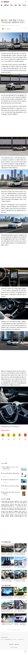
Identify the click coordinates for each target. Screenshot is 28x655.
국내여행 (4, 470)
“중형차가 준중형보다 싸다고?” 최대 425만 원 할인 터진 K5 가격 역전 (7, 580)
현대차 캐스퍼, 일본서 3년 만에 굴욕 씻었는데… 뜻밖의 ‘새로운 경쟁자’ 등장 (7, 610)
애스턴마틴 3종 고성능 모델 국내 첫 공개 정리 (7, 567)
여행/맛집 (6, 5)
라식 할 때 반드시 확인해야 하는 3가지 (10, 479)
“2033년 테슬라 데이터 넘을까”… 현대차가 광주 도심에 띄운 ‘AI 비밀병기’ (20, 610)
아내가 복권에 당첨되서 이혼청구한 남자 (11, 473)
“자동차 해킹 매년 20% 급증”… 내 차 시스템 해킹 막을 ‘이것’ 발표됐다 (7, 597)
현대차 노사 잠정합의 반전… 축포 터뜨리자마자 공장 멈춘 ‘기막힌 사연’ (20, 553)
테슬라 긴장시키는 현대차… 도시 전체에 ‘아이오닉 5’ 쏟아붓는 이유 (20, 597)
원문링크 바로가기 (5, 430)
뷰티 (11, 5)
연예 (15, 5)
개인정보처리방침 (7, 639)
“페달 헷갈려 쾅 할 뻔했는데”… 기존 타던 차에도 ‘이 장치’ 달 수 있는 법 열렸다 (20, 567)
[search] (25, 2)
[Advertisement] (14, 11)
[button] (25, 652)
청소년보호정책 (13, 639)
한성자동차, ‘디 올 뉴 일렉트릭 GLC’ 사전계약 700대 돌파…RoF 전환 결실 (7, 553)
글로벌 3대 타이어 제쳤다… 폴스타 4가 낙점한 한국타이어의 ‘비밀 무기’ (20, 580)
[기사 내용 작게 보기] (24, 29)
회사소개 (2, 639)
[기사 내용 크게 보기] (26, 29)
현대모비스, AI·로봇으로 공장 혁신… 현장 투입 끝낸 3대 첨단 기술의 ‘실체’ (20, 624)
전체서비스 (16, 644)
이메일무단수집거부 (20, 639)
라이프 (24, 5)
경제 (19, 5)
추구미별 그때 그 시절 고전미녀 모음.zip (11, 485)
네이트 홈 (11, 644)
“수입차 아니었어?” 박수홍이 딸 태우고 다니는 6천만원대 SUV (7, 624)
